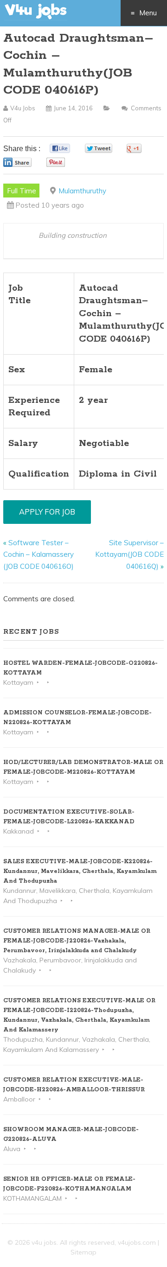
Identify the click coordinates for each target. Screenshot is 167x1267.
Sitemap (83, 1252)
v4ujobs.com (137, 1242)
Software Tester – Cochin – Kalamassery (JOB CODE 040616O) (38, 554)
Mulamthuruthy (82, 190)
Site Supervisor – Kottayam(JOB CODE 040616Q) (129, 554)
